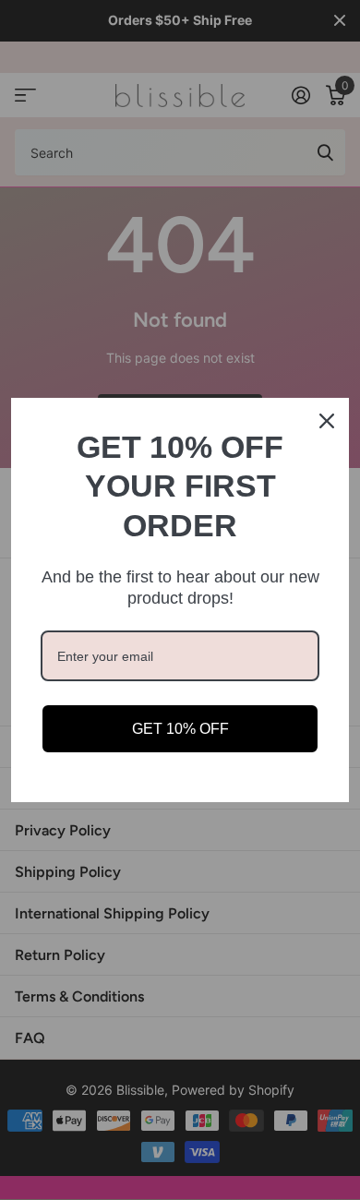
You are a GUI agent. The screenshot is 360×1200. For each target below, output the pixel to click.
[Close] (327, 421)
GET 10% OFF (180, 729)
